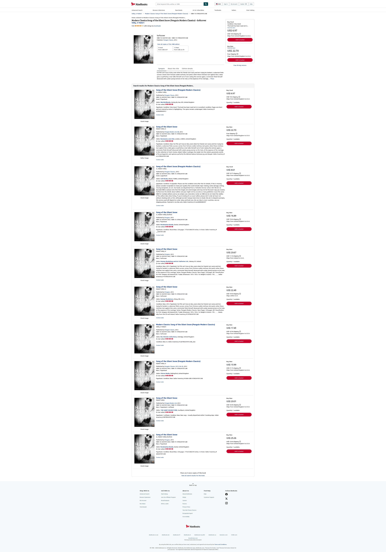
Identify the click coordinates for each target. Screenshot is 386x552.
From (163, 48)
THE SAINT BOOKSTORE (169, 410)
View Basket (143, 507)
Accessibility (186, 516)
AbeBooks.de (165, 535)
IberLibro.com (223, 535)
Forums (185, 503)
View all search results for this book (193, 475)
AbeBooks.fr (176, 535)
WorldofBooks (166, 102)
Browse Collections (159, 10)
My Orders (142, 503)
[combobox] (180, 4)
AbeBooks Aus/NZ (199, 535)
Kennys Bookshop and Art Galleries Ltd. (174, 261)
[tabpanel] (190, 76)
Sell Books (164, 179)
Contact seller (160, 115)
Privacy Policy (186, 507)
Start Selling (250, 10)
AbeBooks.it (187, 535)
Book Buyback (165, 500)
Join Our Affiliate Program (168, 497)
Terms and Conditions (221, 544)
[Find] (206, 4)
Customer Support (209, 497)
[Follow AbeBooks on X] (226, 499)
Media (184, 497)
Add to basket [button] (240, 40)
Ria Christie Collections (169, 337)
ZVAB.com (234, 535)
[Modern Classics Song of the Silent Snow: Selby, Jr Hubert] (144, 354)
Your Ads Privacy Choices (189, 510)
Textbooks (217, 10)
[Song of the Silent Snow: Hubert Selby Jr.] (144, 156)
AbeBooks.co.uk (153, 535)
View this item (231, 27)
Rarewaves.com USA (167, 139)
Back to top (193, 485)
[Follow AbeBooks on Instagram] (226, 503)
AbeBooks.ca (212, 535)
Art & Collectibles (198, 10)
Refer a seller (164, 503)
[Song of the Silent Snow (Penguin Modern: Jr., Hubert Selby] (144, 119)
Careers (185, 500)
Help (251, 4)
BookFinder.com (193, 539)
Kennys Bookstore (167, 299)
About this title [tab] (173, 69)
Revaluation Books (167, 224)
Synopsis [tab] (161, 69)
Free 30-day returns (240, 65)
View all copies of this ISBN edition (168, 44)
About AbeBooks (187, 494)
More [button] (212, 78)
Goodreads (157, 26)
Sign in (226, 4)
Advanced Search (137, 10)
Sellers (234, 10)
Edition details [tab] (187, 69)
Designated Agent (187, 513)
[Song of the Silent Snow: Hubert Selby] (144, 427)
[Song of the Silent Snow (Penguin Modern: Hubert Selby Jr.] (144, 390)
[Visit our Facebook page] (226, 494)
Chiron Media (165, 373)
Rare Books (178, 10)
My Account (234, 4)
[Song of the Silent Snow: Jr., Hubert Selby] (144, 241)
